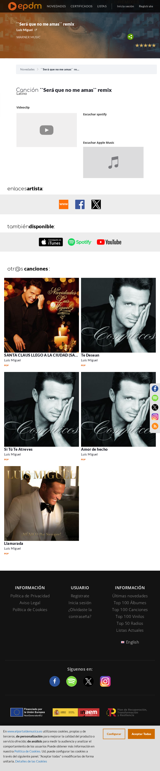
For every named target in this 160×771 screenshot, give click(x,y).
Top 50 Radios (130, 623)
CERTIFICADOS (81, 6)
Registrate (80, 596)
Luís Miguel (24, 30)
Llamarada (13, 543)
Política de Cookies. (27, 751)
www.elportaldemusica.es (24, 731)
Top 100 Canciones (130, 609)
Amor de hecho (94, 449)
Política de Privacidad (30, 596)
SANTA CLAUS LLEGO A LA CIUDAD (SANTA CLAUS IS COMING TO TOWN (70, 355)
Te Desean (90, 355)
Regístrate (146, 6)
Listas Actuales (130, 630)
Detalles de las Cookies (31, 761)
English (132, 642)
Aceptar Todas (141, 734)
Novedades (27, 69)
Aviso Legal (30, 602)
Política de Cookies (30, 609)
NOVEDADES (56, 6)
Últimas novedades (130, 596)
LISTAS (102, 6)
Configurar (114, 734)
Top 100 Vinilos (130, 616)
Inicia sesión (125, 6)
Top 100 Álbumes (130, 602)
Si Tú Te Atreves (18, 449)
